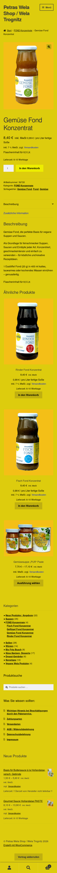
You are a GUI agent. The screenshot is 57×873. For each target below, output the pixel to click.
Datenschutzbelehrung (19, 734)
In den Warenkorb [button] (28, 395)
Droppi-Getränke (14, 656)
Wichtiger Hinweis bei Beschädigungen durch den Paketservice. (27, 712)
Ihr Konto (9, 868)
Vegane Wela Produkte (17, 663)
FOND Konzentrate (23, 30)
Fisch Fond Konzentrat (19, 625)
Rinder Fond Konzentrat (19, 636)
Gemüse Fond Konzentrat (20, 632)
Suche (28, 868)
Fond (36, 189)
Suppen (10, 618)
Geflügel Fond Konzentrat (20, 629)
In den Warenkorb (29, 168)
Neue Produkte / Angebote (19, 615)
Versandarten (14, 724)
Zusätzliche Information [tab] (16, 213)
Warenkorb (44, 865)
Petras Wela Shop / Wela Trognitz (16, 13)
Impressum (12, 739)
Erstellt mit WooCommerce (17, 845)
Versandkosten (31, 147)
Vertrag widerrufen (28, 857)
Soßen (9, 642)
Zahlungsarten (14, 718)
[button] (49, 46)
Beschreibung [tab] (11, 204)
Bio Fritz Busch (14, 649)
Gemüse (44, 189)
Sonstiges (11, 659)
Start (9, 30)
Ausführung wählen (28, 583)
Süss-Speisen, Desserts (18, 653)
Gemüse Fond (24, 189)
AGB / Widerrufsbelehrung (20, 729)
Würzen (9, 645)
